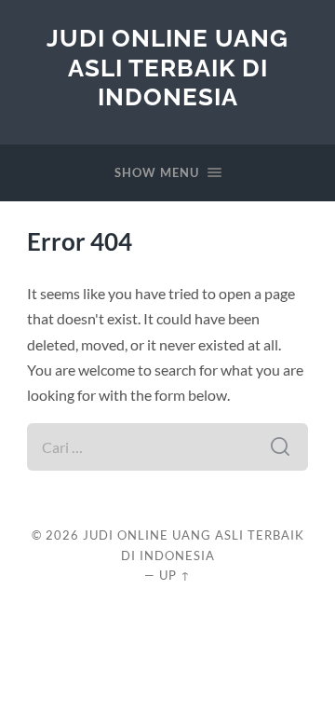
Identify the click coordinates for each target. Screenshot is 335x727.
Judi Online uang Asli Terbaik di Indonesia (167, 67)
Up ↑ (175, 575)
